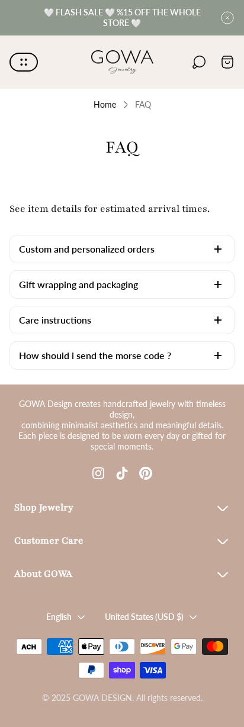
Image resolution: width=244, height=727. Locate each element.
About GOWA (43, 573)
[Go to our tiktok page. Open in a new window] (122, 473)
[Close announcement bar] (227, 18)
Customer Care (49, 540)
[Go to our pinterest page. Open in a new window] (146, 473)
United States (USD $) (144, 617)
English (59, 617)
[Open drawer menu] (23, 62)
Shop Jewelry (43, 507)
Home (105, 104)
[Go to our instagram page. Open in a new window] (98, 473)
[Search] (199, 62)
